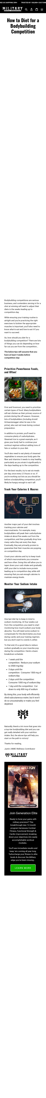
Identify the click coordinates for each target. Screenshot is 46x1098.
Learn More (23, 868)
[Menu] (41, 9)
